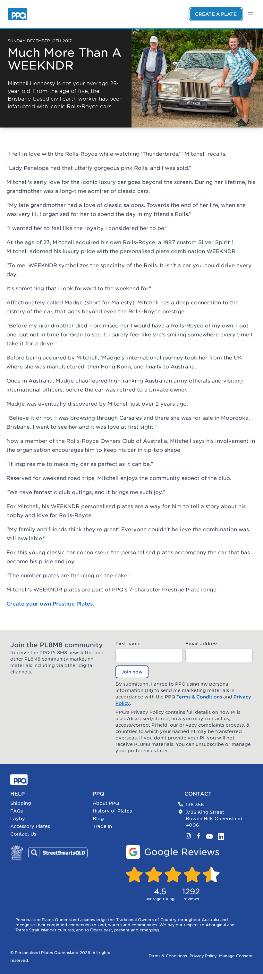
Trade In (102, 826)
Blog (98, 818)
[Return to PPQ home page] (17, 14)
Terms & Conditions (199, 697)
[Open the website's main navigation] (251, 14)
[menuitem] (49, 803)
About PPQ (106, 803)
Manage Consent (236, 955)
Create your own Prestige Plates (49, 603)
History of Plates (112, 811)
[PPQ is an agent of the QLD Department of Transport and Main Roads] (16, 853)
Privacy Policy (203, 955)
